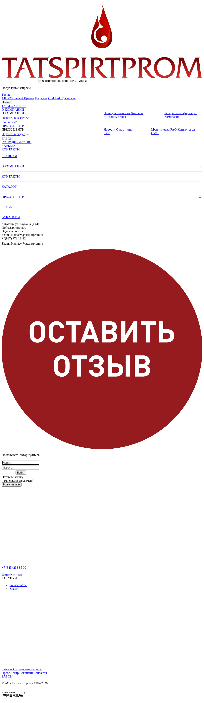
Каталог (36, 669)
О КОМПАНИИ (13, 109)
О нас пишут (125, 129)
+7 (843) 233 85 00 (14, 567)
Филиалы (136, 113)
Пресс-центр (11, 673)
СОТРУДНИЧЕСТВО (16, 142)
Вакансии (27, 673)
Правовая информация (17, 690)
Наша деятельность (117, 113)
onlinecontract (18, 585)
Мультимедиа (160, 129)
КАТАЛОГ (9, 122)
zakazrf (14, 588)
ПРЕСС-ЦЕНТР (13, 126)
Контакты (40, 673)
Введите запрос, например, (63, 80)
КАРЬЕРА (9, 145)
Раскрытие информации (180, 113)
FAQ (173, 129)
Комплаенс (171, 116)
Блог (107, 133)
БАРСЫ (7, 138)
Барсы (7, 676)
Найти (6, 102)
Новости (109, 129)
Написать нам (11, 484)
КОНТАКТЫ (11, 149)
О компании (22, 669)
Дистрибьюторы (115, 116)
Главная (7, 669)
